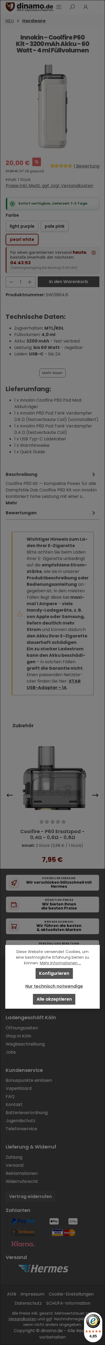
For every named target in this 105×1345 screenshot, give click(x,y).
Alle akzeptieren (54, 999)
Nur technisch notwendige (54, 986)
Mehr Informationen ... (60, 963)
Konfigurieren (54, 973)
